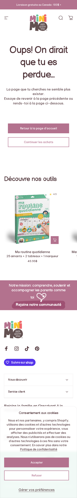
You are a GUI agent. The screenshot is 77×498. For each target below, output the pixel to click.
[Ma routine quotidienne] (32, 218)
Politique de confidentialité (38, 449)
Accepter (37, 462)
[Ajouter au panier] (55, 240)
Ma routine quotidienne (32, 252)
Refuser (37, 475)
